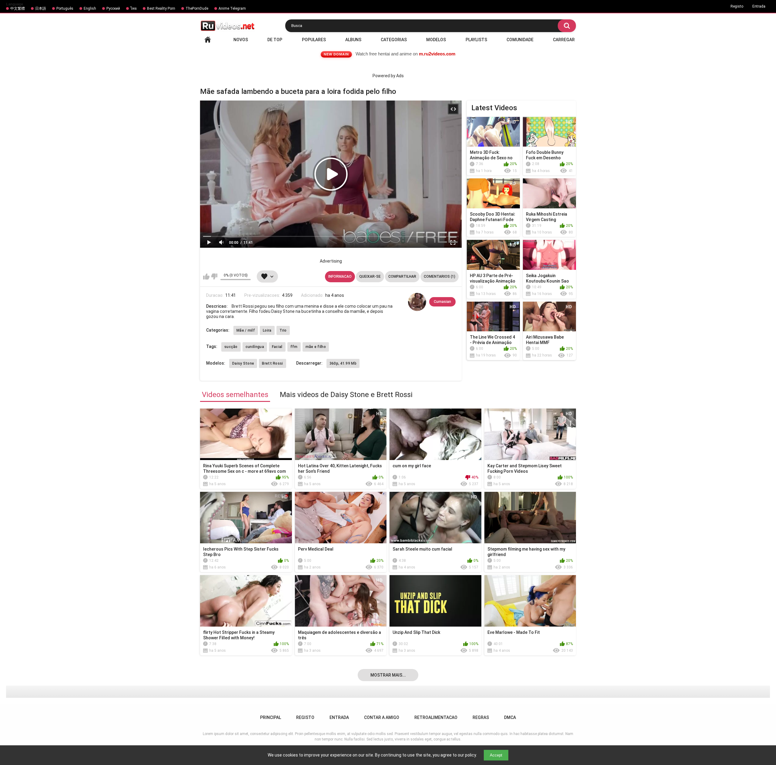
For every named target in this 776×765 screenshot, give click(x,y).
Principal (207, 39)
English (90, 8)
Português (64, 8)
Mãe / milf (245, 330)
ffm (294, 347)
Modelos (436, 39)
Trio (283, 330)
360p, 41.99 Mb (342, 363)
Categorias (394, 39)
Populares (314, 39)
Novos (240, 39)
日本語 (40, 8)
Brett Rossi (272, 363)
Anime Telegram (232, 8)
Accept (496, 755)
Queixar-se (370, 276)
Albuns (353, 39)
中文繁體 (17, 8)
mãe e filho (316, 347)
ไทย (133, 8)
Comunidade (520, 39)
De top (274, 39)
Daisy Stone (243, 363)
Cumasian (442, 302)
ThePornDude (197, 8)
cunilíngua (255, 347)
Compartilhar (402, 276)
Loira (267, 330)
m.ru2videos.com (437, 53)
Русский (113, 8)
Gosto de (206, 276)
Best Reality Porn (161, 8)
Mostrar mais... (388, 675)
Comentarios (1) (439, 276)
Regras (481, 717)
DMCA (510, 717)
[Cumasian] (417, 302)
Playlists (476, 39)
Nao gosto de (214, 276)
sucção (231, 347)
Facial (277, 347)
